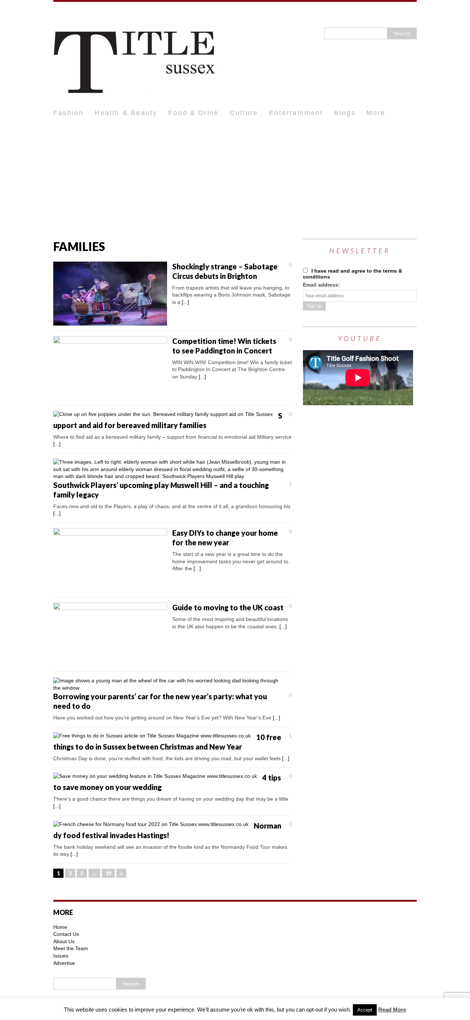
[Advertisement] (235, 176)
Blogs (345, 112)
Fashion (68, 112)
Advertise (64, 963)
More (376, 112)
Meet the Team (70, 948)
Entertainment (296, 112)
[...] (185, 302)
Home (60, 927)
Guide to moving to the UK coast (227, 607)
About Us (64, 941)
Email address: (321, 285)
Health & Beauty (126, 112)
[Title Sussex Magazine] (235, 53)
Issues (60, 956)
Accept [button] (364, 1010)
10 (108, 873)
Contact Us (66, 934)
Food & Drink (193, 112)
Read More (392, 1009)
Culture (244, 112)
